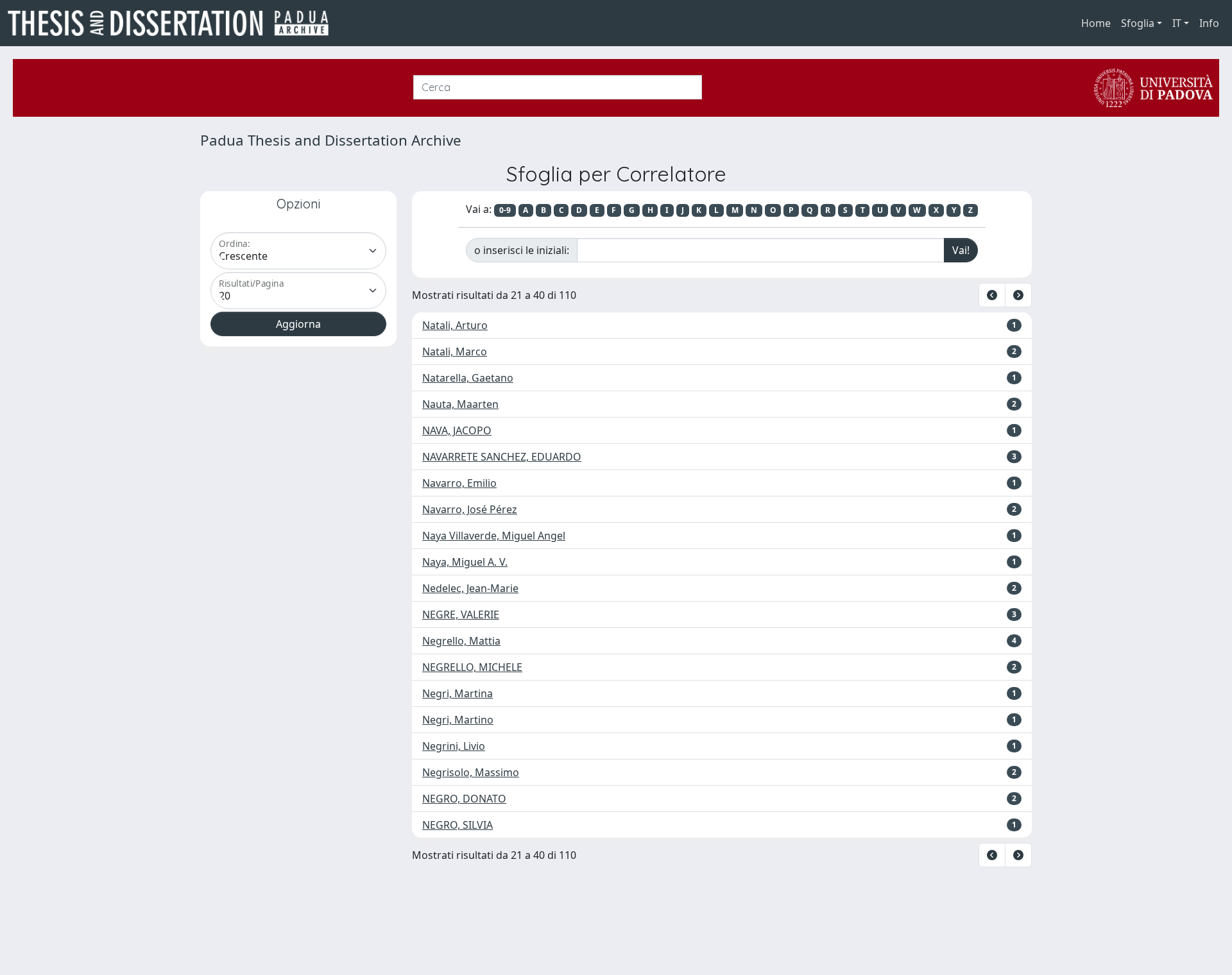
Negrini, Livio (453, 746)
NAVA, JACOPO (457, 430)
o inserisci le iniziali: (521, 250)
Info (1209, 23)
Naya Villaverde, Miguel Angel (493, 536)
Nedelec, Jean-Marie (470, 588)
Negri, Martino (457, 720)
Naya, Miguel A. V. (465, 562)
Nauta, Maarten (460, 404)
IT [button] (1176, 23)
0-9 (505, 210)
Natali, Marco (454, 351)
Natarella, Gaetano (467, 378)
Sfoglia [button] (1137, 23)
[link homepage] (173, 23)
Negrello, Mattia (461, 641)
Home (1096, 23)
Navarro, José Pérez (469, 509)
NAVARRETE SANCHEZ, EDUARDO (501, 457)
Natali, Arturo (455, 325)
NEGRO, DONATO (464, 799)
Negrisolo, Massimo (470, 772)
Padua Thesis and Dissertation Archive (330, 140)
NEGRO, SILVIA (457, 825)
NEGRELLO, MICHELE (472, 667)
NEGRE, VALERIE (460, 614)
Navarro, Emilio (459, 483)
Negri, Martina (457, 693)
